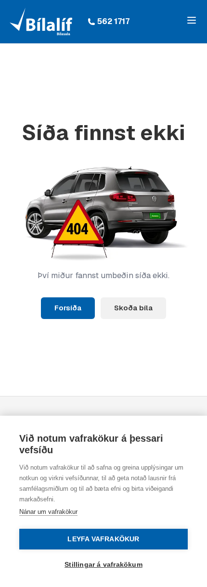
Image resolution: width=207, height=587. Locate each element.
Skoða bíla (133, 307)
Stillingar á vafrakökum (103, 564)
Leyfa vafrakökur (103, 539)
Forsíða (67, 307)
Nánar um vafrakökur (48, 511)
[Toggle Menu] (191, 20)
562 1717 (113, 21)
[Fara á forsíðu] (41, 22)
